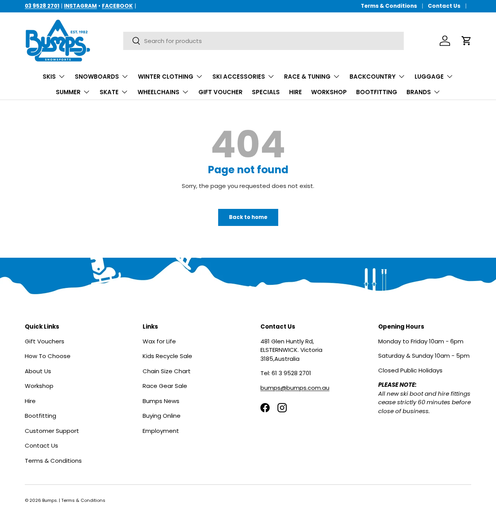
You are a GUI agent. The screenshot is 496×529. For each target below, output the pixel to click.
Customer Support (52, 430)
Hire (30, 400)
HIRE (295, 92)
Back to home (248, 217)
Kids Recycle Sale (167, 356)
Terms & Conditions (389, 6)
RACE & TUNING (307, 76)
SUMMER (68, 92)
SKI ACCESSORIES (238, 76)
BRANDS (418, 92)
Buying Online (162, 416)
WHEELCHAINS (158, 92)
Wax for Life (159, 341)
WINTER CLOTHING (165, 76)
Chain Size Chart (167, 371)
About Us (38, 371)
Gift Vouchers (44, 341)
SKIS (49, 76)
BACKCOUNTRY (373, 76)
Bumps (49, 500)
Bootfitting (40, 416)
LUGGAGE (429, 76)
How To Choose (48, 356)
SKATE (109, 92)
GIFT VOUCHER (220, 92)
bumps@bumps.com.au (294, 387)
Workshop (39, 386)
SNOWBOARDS (97, 76)
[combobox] (263, 41)
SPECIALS (266, 92)
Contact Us (444, 6)
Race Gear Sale (165, 386)
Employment (161, 430)
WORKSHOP (329, 92)
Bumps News (161, 400)
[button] (466, 40)
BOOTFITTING (376, 92)
